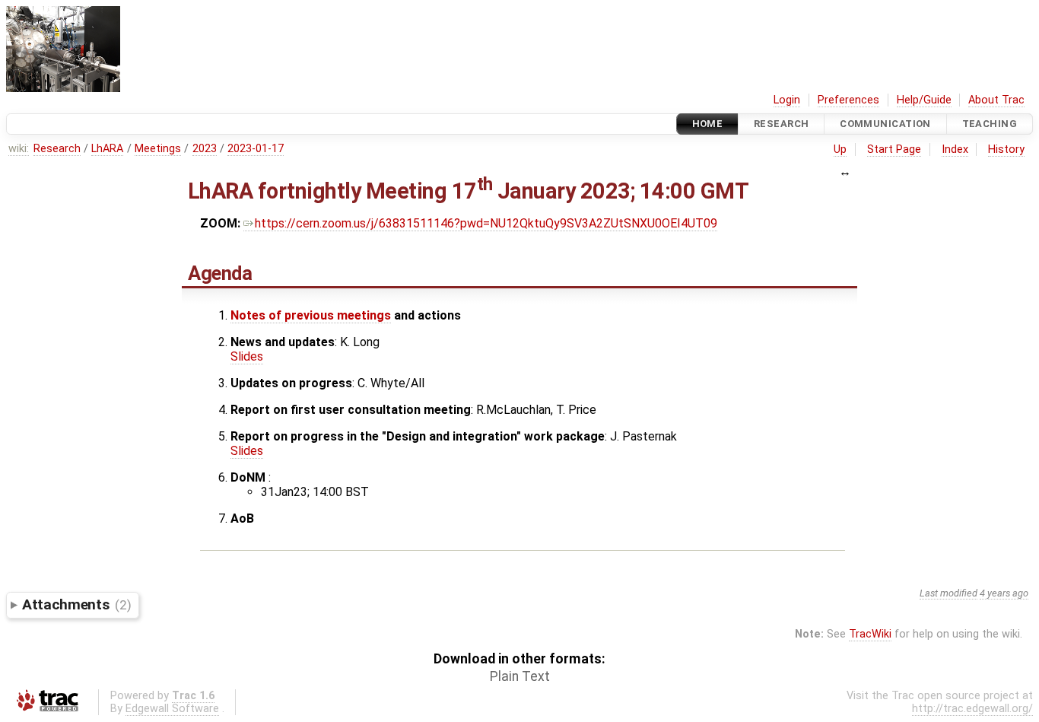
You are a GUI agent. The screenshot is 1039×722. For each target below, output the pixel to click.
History (1006, 149)
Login (787, 100)
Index (955, 149)
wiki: (18, 148)
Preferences (848, 100)
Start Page (894, 149)
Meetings (158, 148)
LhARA (107, 148)
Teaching (989, 123)
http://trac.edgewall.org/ (972, 708)
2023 (204, 148)
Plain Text (520, 676)
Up (840, 149)
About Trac (996, 100)
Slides (246, 356)
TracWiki (870, 634)
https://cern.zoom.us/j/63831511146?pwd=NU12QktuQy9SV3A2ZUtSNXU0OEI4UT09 (486, 223)
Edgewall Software (172, 708)
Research (781, 123)
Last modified (948, 593)
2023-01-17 (255, 148)
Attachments (76, 604)
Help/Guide (924, 100)
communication (885, 123)
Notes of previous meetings (310, 315)
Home (707, 123)
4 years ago (1004, 593)
